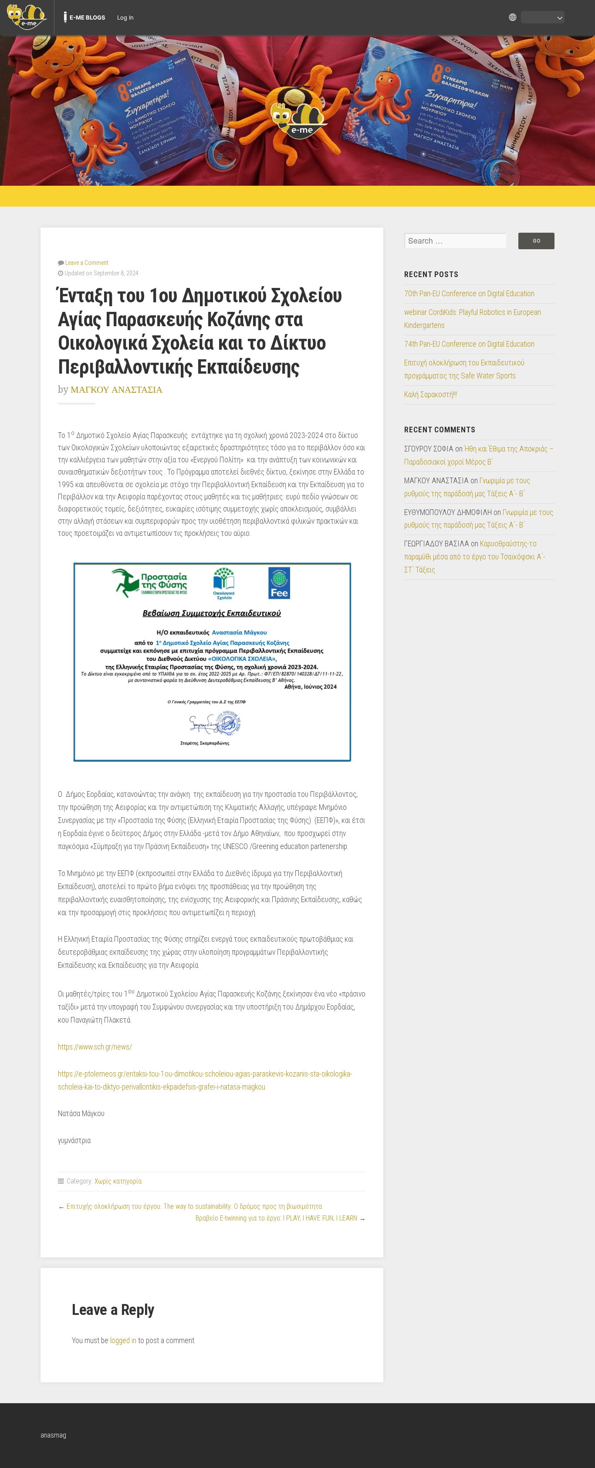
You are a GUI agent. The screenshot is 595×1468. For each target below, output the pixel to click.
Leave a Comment (86, 262)
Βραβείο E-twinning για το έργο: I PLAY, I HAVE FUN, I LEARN (276, 1218)
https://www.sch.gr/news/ (95, 1047)
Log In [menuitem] (125, 17)
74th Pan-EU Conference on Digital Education (469, 344)
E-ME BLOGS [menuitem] (87, 17)
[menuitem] (27, 17)
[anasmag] (297, 120)
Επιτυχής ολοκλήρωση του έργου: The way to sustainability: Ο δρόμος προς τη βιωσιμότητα (194, 1206)
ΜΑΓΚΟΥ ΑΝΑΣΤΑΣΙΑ (116, 389)
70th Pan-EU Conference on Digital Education (469, 293)
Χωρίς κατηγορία (118, 1181)
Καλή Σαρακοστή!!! (430, 394)
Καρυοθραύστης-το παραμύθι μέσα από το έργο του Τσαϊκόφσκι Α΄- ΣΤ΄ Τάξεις (474, 556)
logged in (123, 1340)
